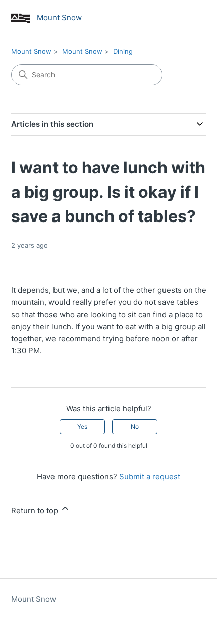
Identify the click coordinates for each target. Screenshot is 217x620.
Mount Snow (31, 51)
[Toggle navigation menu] (188, 18)
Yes (82, 426)
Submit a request (149, 476)
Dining (123, 51)
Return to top (35, 510)
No (135, 426)
